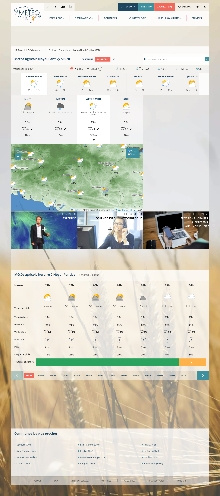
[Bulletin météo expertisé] (44, 230)
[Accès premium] (176, 230)
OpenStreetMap (119, 209)
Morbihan (65, 50)
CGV (56, 480)
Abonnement (163, 7)
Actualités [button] (110, 18)
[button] (44, 181)
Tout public (87, 59)
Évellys (86, 451)
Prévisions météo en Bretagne (43, 50)
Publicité (181, 480)
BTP (114, 59)
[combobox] (178, 59)
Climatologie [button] (137, 18)
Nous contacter (156, 480)
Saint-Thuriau (26, 451)
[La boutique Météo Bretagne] (197, 7)
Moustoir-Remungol (93, 457)
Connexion (185, 7)
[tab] (29, 375)
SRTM (133, 209)
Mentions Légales (79, 480)
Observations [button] (83, 18)
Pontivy (150, 444)
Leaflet (77, 209)
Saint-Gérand (90, 444)
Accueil (21, 50)
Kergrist (87, 463)
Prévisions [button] (55, 18)
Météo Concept (128, 7)
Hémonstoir (153, 463)
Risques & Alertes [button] (168, 18)
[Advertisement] (110, 36)
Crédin (23, 463)
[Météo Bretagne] (27, 14)
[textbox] (178, 59)
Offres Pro (146, 7)
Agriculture (102, 59)
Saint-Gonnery (26, 457)
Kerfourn (23, 444)
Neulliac (151, 457)
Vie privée (106, 480)
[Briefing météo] (110, 230)
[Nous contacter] (205, 7)
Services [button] (197, 18)
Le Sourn (151, 451)
